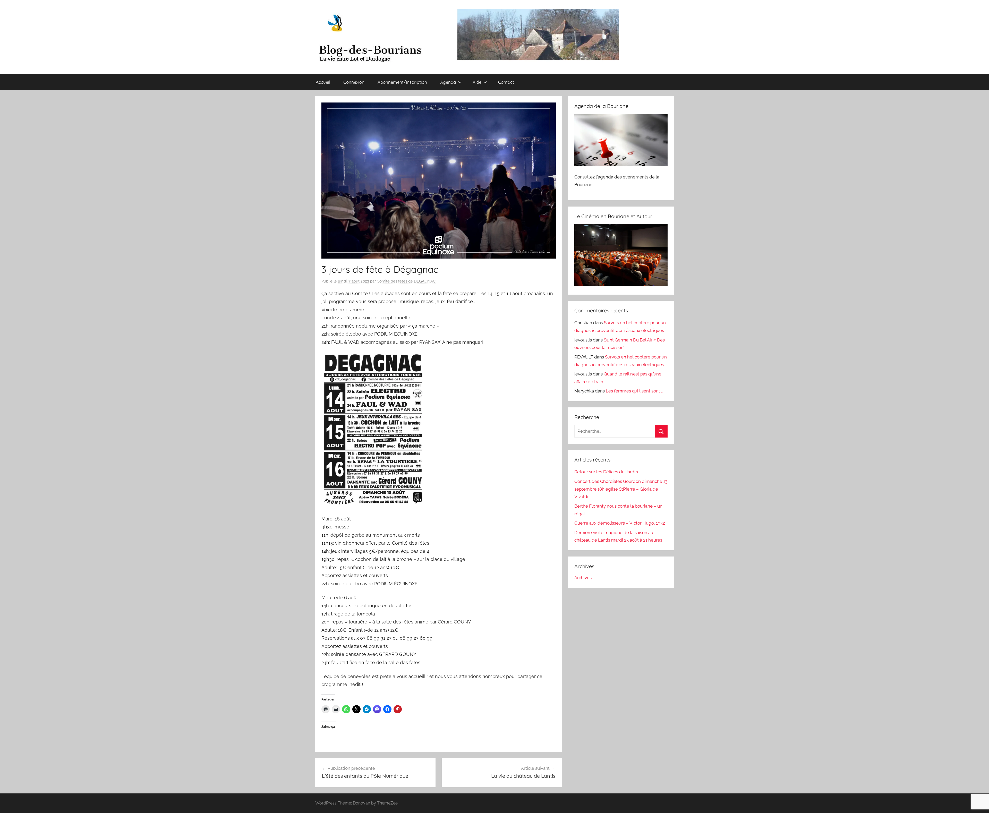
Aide (477, 82)
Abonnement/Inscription (402, 82)
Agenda (448, 82)
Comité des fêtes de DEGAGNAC (406, 281)
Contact (506, 82)
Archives (583, 577)
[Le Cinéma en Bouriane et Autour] (621, 284)
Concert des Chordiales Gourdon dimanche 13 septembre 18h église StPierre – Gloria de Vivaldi (620, 489)
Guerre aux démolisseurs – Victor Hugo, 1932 (619, 523)
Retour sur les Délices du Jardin (606, 471)
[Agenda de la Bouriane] (621, 164)
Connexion (353, 82)
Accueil (323, 82)
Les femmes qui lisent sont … (634, 390)
